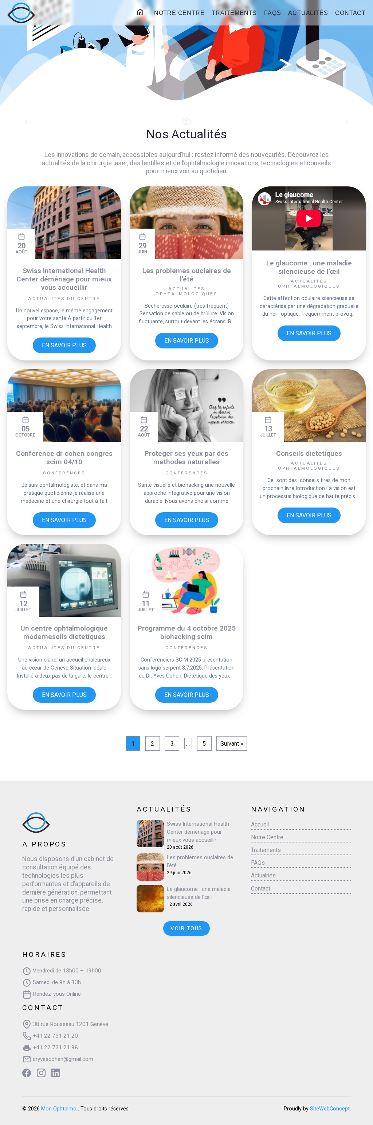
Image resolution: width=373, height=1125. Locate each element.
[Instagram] (41, 1073)
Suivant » (231, 743)
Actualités (308, 13)
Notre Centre (179, 13)
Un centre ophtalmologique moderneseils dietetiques (64, 632)
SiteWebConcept (330, 1109)
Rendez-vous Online (56, 994)
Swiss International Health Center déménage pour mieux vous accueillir (64, 279)
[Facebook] (26, 1073)
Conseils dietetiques (309, 453)
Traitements (234, 13)
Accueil (141, 12)
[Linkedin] (55, 1073)
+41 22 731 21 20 (54, 1036)
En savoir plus (64, 345)
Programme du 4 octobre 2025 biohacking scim (187, 632)
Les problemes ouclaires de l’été (186, 275)
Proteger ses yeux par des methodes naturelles (186, 457)
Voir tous (186, 928)
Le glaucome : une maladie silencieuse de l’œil (309, 267)
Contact (350, 13)
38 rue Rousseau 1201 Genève (69, 1024)
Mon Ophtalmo (59, 1109)
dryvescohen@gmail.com (62, 1059)
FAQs (272, 13)
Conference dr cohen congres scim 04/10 (64, 457)
